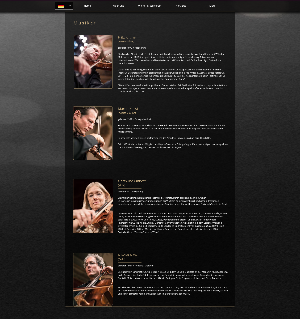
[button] (181, 5)
